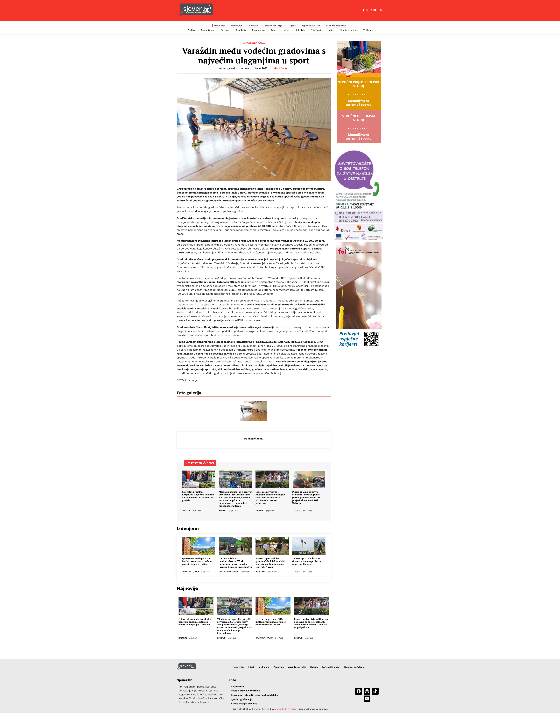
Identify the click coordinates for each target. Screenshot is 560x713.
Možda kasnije (281, 18)
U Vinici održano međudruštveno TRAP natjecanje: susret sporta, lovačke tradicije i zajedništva (235, 562)
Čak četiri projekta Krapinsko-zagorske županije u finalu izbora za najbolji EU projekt (198, 496)
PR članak (368, 30)
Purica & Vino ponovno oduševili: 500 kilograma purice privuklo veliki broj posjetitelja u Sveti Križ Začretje (306, 497)
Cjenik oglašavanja (241, 699)
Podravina (253, 25)
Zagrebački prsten (311, 25)
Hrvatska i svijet (348, 30)
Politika (191, 30)
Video (331, 30)
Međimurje (236, 25)
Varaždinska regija (273, 25)
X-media (292, 709)
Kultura (286, 30)
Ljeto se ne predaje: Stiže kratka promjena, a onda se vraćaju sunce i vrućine (197, 561)
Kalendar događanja (336, 25)
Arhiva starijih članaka (244, 703)
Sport (274, 30)
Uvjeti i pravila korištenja (245, 690)
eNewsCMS (280, 709)
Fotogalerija (317, 30)
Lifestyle (300, 30)
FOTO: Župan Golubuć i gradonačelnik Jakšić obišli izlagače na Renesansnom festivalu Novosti (270, 562)
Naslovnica (219, 25)
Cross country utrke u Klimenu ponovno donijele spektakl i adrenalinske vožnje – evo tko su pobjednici (270, 497)
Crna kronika (258, 30)
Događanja (241, 30)
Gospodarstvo (208, 30)
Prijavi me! (304, 18)
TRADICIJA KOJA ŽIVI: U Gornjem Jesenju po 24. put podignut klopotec (307, 561)
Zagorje (292, 25)
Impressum (237, 686)
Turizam (225, 30)
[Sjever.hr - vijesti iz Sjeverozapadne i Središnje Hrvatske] (186, 667)
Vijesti (251, 667)
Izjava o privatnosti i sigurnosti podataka (254, 695)
